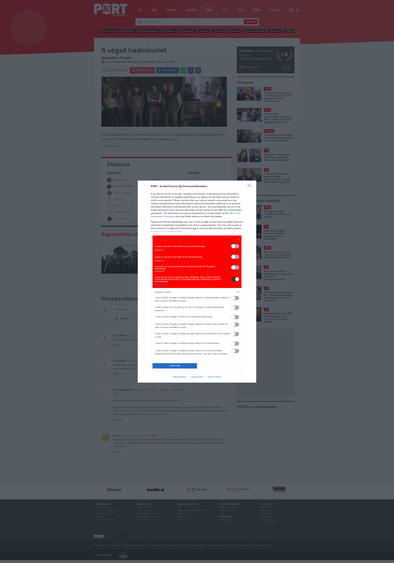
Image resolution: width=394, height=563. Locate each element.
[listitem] (197, 239)
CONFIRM (175, 366)
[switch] (235, 246)
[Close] (250, 186)
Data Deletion (179, 377)
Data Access (197, 377)
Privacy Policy (214, 377)
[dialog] (197, 282)
